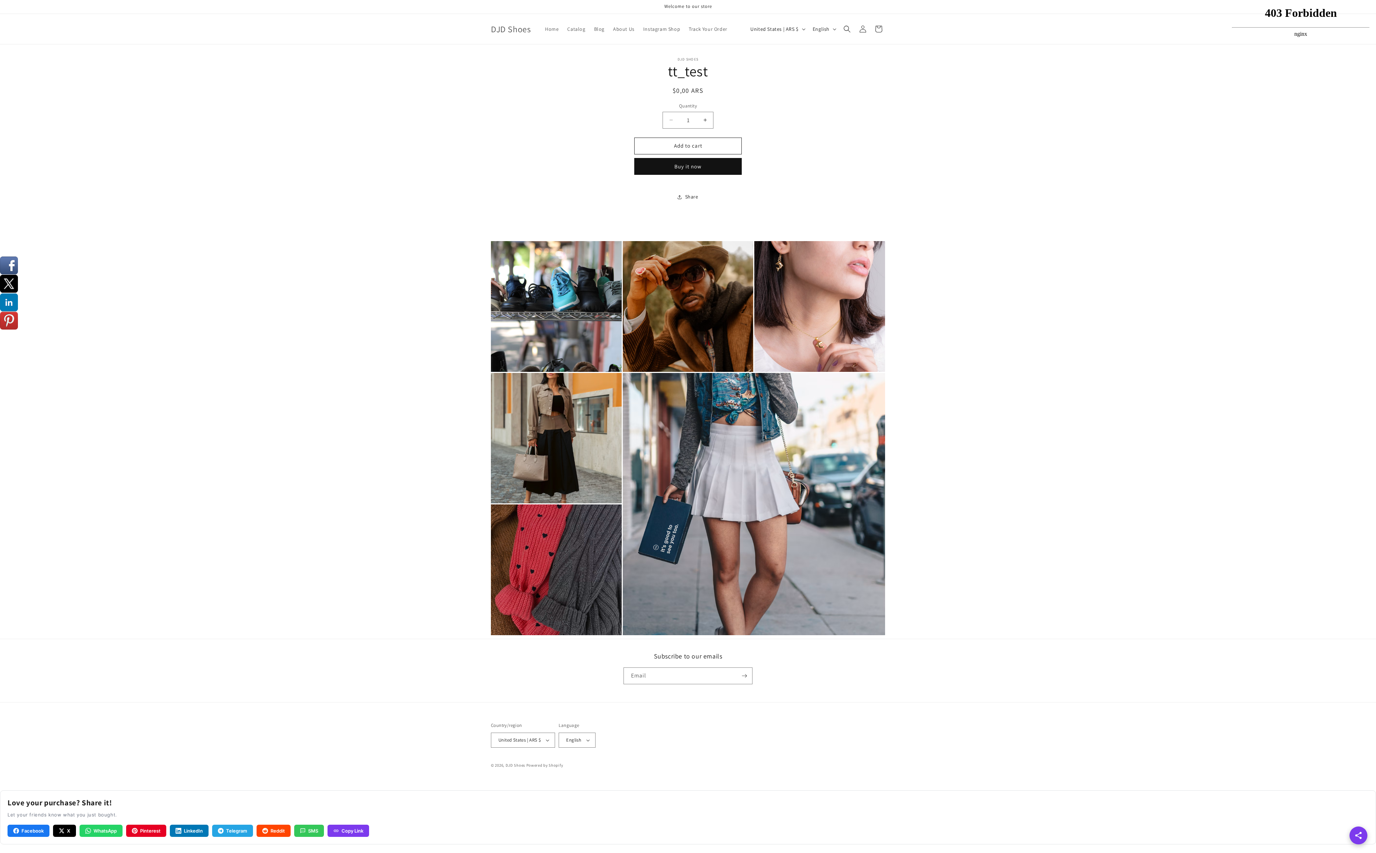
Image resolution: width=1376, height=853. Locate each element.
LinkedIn (193, 831)
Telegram (236, 831)
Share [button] (691, 196)
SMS (313, 831)
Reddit (278, 831)
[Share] (1358, 835)
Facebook (33, 831)
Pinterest (150, 831)
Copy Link (352, 831)
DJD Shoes (515, 765)
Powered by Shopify (544, 765)
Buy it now (688, 166)
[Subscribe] (744, 675)
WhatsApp (105, 831)
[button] (847, 29)
